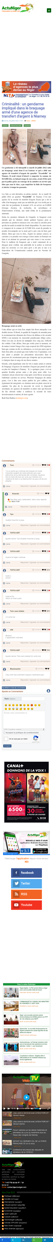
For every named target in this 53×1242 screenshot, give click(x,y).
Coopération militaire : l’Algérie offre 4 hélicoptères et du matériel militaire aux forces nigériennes (33, 1057)
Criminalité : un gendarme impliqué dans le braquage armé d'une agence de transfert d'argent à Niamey (24, 110)
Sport (6, 1214)
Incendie (27, 125)
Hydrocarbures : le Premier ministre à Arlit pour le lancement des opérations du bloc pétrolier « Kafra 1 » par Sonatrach (33, 1044)
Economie (8, 1211)
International (9, 1202)
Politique (8, 1196)
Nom (10, 699)
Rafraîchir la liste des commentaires (15, 687)
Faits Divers (9, 1226)
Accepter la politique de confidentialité (22, 733)
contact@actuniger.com (16, 1187)
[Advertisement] (26, 44)
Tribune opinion (10, 1205)
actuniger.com (21, 398)
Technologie (9, 1220)
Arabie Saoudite (16, 125)
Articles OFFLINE (11, 1223)
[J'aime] (43, 465)
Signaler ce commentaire (40, 486)
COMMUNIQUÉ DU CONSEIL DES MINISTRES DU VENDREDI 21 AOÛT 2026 (34, 1002)
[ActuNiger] (19, 7)
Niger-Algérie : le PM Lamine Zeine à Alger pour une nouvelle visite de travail (33, 989)
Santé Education (11, 1208)
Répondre (24, 486)
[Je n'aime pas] (45, 465)
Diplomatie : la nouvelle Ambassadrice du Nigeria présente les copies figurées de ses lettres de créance (34, 1030)
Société (7, 1199)
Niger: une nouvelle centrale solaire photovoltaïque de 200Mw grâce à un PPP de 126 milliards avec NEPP (34, 1017)
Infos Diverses (10, 1229)
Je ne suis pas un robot (18, 739)
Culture (7, 1217)
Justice (5, 125)
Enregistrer (7, 746)
